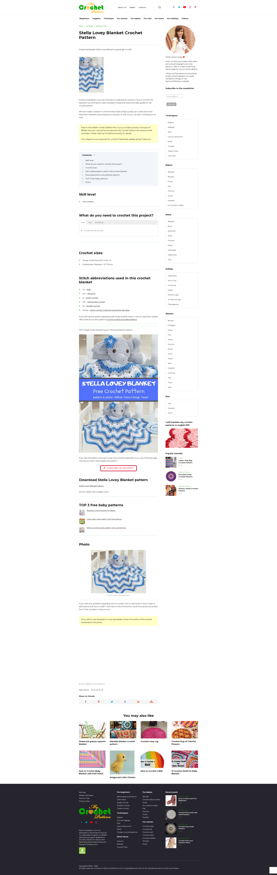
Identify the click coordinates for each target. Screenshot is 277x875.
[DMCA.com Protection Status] (82, 853)
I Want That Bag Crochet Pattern (185, 462)
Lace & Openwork (175, 137)
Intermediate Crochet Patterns (92, 684)
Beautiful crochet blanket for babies (101, 511)
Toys (169, 260)
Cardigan (171, 325)
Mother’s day (173, 295)
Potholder (172, 250)
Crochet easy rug (149, 741)
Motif (170, 141)
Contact (142, 7)
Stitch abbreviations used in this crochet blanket (106, 171)
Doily (170, 236)
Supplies (96, 19)
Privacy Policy (84, 801)
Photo (88, 182)
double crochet (93, 306)
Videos (185, 19)
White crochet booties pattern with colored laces (106, 528)
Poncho (171, 191)
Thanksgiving (173, 304)
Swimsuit (171, 373)
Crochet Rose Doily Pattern (186, 828)
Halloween (172, 276)
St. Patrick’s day (174, 300)
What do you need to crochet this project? (103, 164)
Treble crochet (123, 808)
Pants (170, 340)
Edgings (171, 127)
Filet (169, 132)
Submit (132, 7)
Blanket (171, 172)
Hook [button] (83, 222)
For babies (136, 19)
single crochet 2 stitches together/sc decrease (110, 310)
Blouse (171, 321)
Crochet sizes (91, 168)
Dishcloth (172, 231)
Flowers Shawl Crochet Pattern (188, 490)
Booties (171, 177)
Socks (170, 196)
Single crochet (122, 803)
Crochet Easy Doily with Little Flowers (188, 813)
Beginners (84, 19)
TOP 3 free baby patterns (96, 179)
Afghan (171, 122)
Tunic (170, 382)
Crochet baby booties (151, 800)
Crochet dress (148, 826)
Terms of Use (84, 798)
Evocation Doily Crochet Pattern (185, 476)
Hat (169, 186)
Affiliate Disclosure (86, 795)
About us (122, 7)
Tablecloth (172, 255)
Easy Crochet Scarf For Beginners (188, 799)
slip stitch (91, 294)
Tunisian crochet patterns (127, 832)
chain (88, 289)
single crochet (92, 298)
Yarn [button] (90, 222)
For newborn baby (176, 205)
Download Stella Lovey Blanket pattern (102, 175)
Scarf (170, 354)
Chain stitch (121, 800)
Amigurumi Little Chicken (122, 777)
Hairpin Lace (173, 151)
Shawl (170, 359)
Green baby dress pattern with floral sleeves (104, 519)
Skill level (89, 160)
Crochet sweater (149, 838)
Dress (170, 181)
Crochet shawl (148, 835)
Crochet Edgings (123, 820)
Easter (170, 290)
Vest (169, 387)
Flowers (171, 240)
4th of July (172, 281)
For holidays (173, 19)
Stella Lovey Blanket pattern (91, 486)
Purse (170, 349)
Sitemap (82, 792)
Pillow (170, 245)
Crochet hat (147, 829)
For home (159, 19)
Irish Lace (172, 156)
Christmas (172, 285)
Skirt (170, 363)
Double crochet (123, 805)
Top (169, 378)
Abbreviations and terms (127, 797)
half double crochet (96, 302)
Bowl (170, 226)
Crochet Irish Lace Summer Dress (186, 842)
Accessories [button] (99, 222)
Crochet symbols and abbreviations (121, 320)
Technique (109, 19)
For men (148, 19)
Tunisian (171, 146)
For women (122, 19)
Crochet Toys (122, 847)
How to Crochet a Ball (152, 771)
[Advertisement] (123, 78)
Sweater (171, 200)
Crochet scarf (148, 832)
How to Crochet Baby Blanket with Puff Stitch (91, 772)
